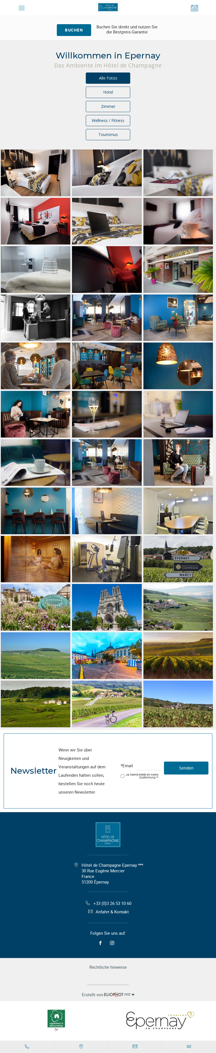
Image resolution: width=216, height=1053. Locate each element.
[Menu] (21, 8)
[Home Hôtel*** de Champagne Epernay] (108, 8)
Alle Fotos (108, 78)
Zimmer (108, 106)
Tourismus (108, 134)
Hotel (108, 92)
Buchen (74, 30)
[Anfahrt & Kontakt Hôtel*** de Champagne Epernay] (81, 1046)
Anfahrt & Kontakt (112, 911)
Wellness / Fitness (108, 120)
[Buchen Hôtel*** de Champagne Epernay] (194, 8)
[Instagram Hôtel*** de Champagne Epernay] (113, 943)
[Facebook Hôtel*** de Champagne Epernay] (101, 943)
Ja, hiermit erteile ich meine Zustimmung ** (142, 776)
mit (108, 994)
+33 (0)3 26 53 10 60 (112, 903)
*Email (127, 766)
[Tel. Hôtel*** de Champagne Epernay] (27, 1046)
